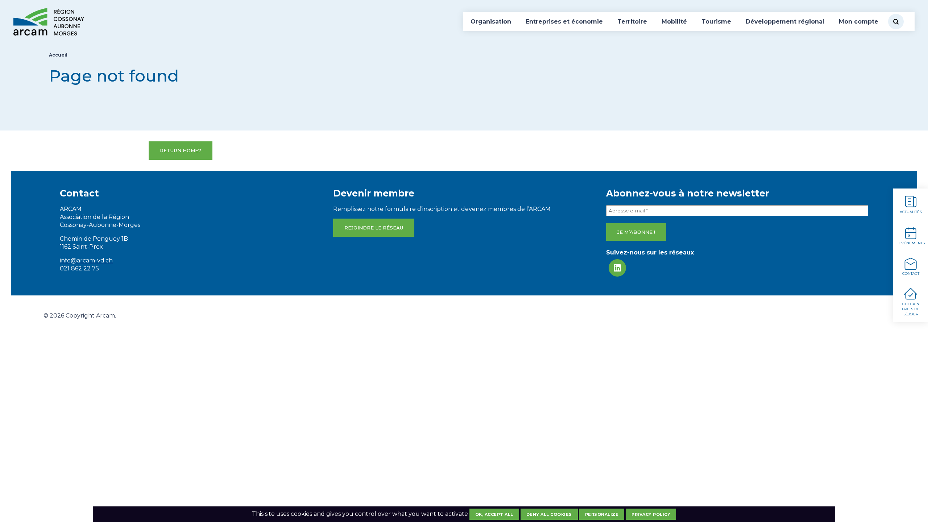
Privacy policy (650, 514)
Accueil (58, 55)
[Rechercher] (896, 21)
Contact (910, 273)
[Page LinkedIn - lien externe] (617, 268)
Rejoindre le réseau (373, 228)
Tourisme (716, 21)
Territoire (632, 21)
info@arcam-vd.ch (86, 260)
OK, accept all (494, 514)
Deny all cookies (549, 514)
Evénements (912, 243)
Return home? (180, 150)
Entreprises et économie (564, 21)
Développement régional (785, 21)
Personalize (602, 514)
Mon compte (858, 21)
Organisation (491, 21)
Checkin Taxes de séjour (911, 309)
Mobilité (674, 21)
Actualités (911, 212)
